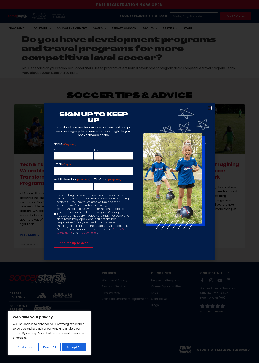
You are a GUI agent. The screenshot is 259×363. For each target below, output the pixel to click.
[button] (209, 108)
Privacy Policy (88, 233)
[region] (49, 333)
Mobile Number (72, 179)
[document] (129, 181)
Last (97, 150)
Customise (24, 347)
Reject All (49, 347)
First (56, 150)
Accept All (74, 347)
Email (64, 164)
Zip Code (107, 179)
